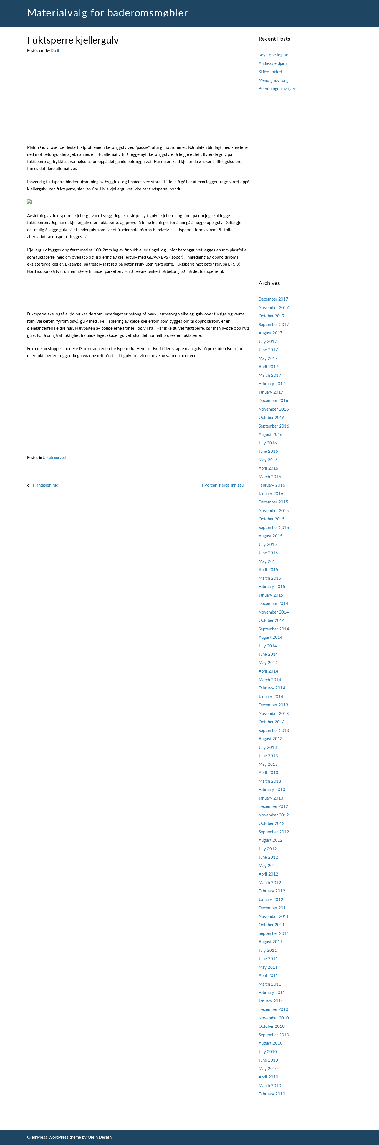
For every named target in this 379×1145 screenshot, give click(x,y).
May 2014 (268, 663)
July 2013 (268, 747)
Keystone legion (273, 55)
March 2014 (270, 680)
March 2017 (270, 375)
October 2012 (272, 823)
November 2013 (274, 714)
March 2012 (270, 883)
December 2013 (273, 705)
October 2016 (272, 418)
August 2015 (270, 536)
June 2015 (268, 553)
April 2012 (268, 874)
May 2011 (268, 967)
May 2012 (268, 866)
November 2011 (274, 917)
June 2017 (268, 350)
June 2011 (268, 959)
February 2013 (272, 790)
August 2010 (270, 1043)
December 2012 (273, 807)
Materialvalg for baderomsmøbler (107, 13)
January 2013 (271, 798)
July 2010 (268, 1052)
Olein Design (100, 1137)
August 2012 (270, 840)
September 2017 (274, 325)
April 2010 (268, 1077)
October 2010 (272, 1026)
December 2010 (273, 1009)
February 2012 (272, 891)
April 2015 (268, 570)
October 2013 (272, 722)
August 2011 (270, 942)
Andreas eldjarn (273, 64)
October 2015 (272, 519)
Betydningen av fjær (277, 89)
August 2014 (270, 637)
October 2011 (272, 925)
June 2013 (268, 756)
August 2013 (270, 739)
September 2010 (274, 1035)
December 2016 (273, 401)
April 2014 (268, 671)
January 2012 (271, 900)
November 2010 (274, 1018)
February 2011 (272, 993)
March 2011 (270, 984)
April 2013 (268, 773)
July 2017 (268, 342)
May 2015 (268, 561)
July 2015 (268, 545)
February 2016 (272, 485)
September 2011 (274, 934)
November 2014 (274, 612)
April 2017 (268, 367)
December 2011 (273, 908)
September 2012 (274, 832)
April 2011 (268, 976)
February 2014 (272, 688)
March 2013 (270, 781)
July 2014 (268, 646)
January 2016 (271, 494)
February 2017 (272, 384)
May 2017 (268, 359)
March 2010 (270, 1086)
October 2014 (272, 621)
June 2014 (268, 654)
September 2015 (274, 528)
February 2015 (272, 587)
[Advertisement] (138, 103)
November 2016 (274, 409)
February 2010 (272, 1094)
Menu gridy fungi (274, 80)
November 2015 (274, 511)
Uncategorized (54, 457)
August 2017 (270, 333)
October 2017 (272, 316)
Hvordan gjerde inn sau (223, 485)
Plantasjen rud (45, 485)
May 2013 (268, 764)
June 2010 (268, 1060)
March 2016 (270, 477)
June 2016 (268, 451)
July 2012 (268, 849)
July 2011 (268, 950)
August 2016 (270, 434)
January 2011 (271, 1001)
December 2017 (273, 299)
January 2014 (271, 697)
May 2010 (268, 1069)
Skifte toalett (270, 72)
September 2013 (274, 731)
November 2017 (274, 308)
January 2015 (271, 595)
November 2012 (274, 815)
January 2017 (271, 392)
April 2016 (268, 468)
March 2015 (270, 578)
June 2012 (268, 857)
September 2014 (274, 629)
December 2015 (273, 502)
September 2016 (274, 426)
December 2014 (273, 604)
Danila (55, 50)
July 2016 (268, 443)
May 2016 (268, 460)
